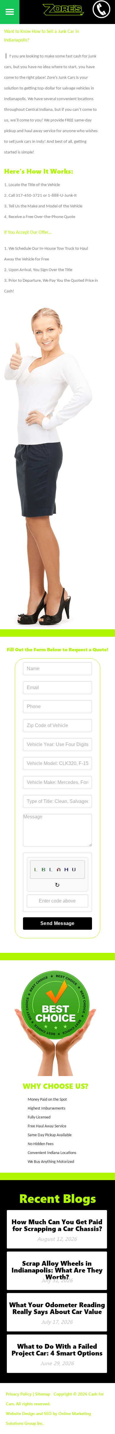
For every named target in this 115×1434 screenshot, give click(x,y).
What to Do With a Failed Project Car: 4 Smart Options (57, 1349)
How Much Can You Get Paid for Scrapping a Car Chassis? (57, 1225)
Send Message (57, 923)
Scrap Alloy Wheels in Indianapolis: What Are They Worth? (57, 1270)
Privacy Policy (19, 1394)
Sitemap (42, 1394)
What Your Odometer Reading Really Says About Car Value (57, 1308)
